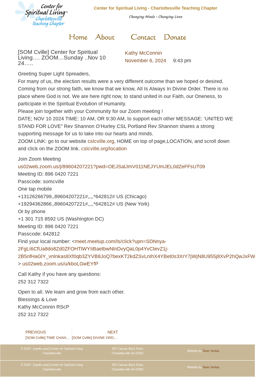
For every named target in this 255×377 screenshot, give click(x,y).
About (105, 36)
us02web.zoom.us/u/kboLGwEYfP (60, 263)
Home (78, 36)
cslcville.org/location (104, 148)
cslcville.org (101, 141)
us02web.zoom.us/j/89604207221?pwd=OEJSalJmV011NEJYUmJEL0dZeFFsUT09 (111, 166)
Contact (143, 36)
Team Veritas (210, 350)
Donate (175, 36)
